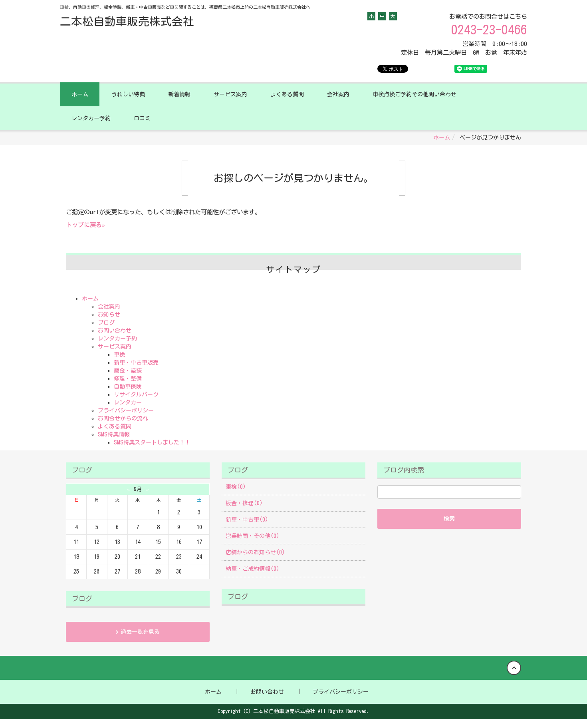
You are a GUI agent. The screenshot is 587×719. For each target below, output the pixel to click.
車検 (119, 354)
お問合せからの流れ (123, 418)
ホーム (79, 94)
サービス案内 (230, 94)
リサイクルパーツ (136, 394)
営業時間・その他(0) (253, 536)
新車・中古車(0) (247, 519)
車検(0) (236, 487)
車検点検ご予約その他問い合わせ (414, 94)
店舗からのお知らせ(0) (255, 552)
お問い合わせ (114, 330)
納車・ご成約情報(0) (253, 569)
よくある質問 (287, 94)
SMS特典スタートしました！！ (152, 442)
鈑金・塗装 (128, 370)
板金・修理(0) (244, 503)
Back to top (293, 668)
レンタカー (128, 402)
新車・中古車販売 (136, 362)
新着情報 (179, 94)
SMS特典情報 (114, 434)
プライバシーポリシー (126, 410)
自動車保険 (128, 386)
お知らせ (109, 314)
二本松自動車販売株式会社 (127, 21)
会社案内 (338, 94)
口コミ (142, 118)
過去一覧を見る (140, 632)
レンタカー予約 (91, 118)
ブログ (106, 322)
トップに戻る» (85, 224)
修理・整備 (128, 378)
